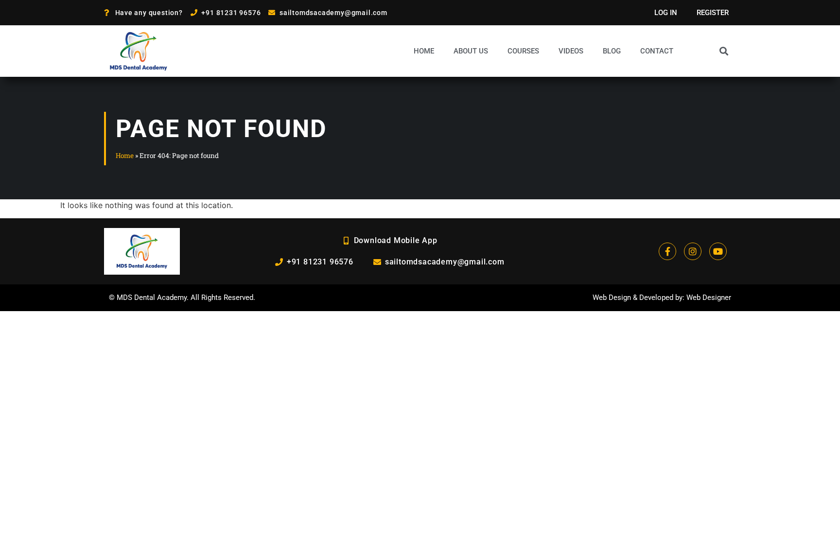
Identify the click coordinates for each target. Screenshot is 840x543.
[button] (724, 51)
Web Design (612, 297)
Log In (665, 12)
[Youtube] (718, 251)
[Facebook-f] (667, 251)
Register (713, 12)
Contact (656, 51)
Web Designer (708, 297)
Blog (612, 51)
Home (424, 51)
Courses (523, 51)
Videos (571, 51)
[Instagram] (692, 251)
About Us (471, 51)
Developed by (660, 297)
